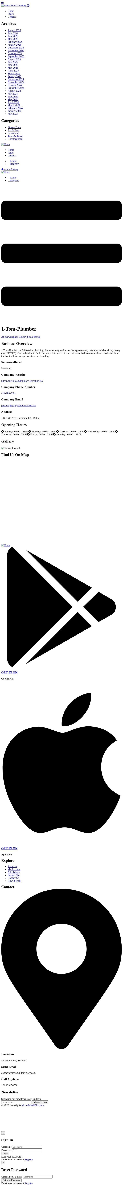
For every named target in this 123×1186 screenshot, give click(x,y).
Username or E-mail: (11, 1176)
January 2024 (14, 111)
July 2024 (13, 93)
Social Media (33, 336)
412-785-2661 (8, 393)
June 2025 (13, 64)
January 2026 (14, 44)
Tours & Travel (15, 136)
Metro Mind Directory (32, 1105)
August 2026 (14, 30)
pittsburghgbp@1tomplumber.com (18, 405)
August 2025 (14, 59)
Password (6, 1150)
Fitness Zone (14, 127)
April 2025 (13, 70)
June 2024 (13, 96)
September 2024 (16, 88)
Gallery (22, 336)
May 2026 (13, 39)
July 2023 (13, 113)
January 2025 (14, 76)
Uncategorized (15, 139)
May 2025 (13, 67)
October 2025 (15, 53)
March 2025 (14, 73)
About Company (9, 336)
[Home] (5, 144)
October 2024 (15, 85)
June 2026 (13, 36)
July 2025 (13, 62)
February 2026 (15, 41)
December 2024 (16, 79)
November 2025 (16, 50)
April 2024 (13, 102)
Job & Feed (13, 130)
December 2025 (16, 47)
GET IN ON (9, 672)
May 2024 (13, 99)
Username (6, 1146)
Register (29, 1159)
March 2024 (14, 105)
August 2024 (14, 90)
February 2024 (15, 108)
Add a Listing (11, 169)
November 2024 (16, 82)
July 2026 (13, 33)
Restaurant (13, 133)
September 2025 (16, 56)
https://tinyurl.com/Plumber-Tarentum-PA (22, 381)
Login (13, 161)
